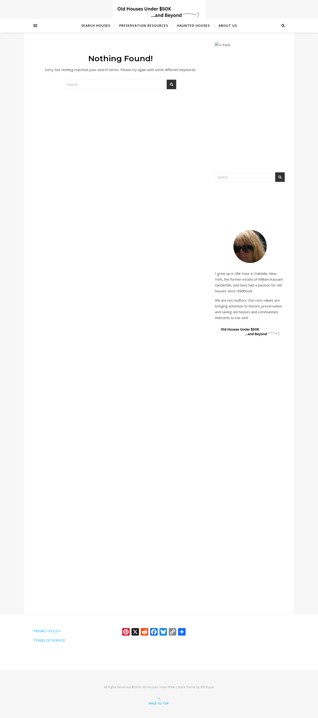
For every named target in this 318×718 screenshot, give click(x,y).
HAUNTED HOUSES (193, 25)
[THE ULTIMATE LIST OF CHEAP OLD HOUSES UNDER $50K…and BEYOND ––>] (159, 12)
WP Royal (207, 687)
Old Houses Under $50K (158, 687)
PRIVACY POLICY (47, 631)
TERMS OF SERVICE (49, 640)
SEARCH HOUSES (95, 25)
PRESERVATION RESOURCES (143, 25)
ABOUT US (228, 25)
